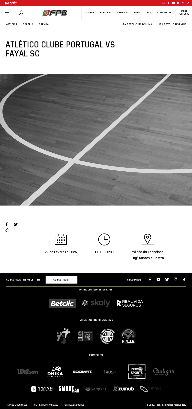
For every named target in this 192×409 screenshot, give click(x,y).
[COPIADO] (6, 231)
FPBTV (137, 12)
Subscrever (61, 280)
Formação (122, 12)
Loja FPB (89, 12)
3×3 (149, 12)
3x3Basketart (164, 12)
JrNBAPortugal (184, 12)
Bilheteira (105, 12)
